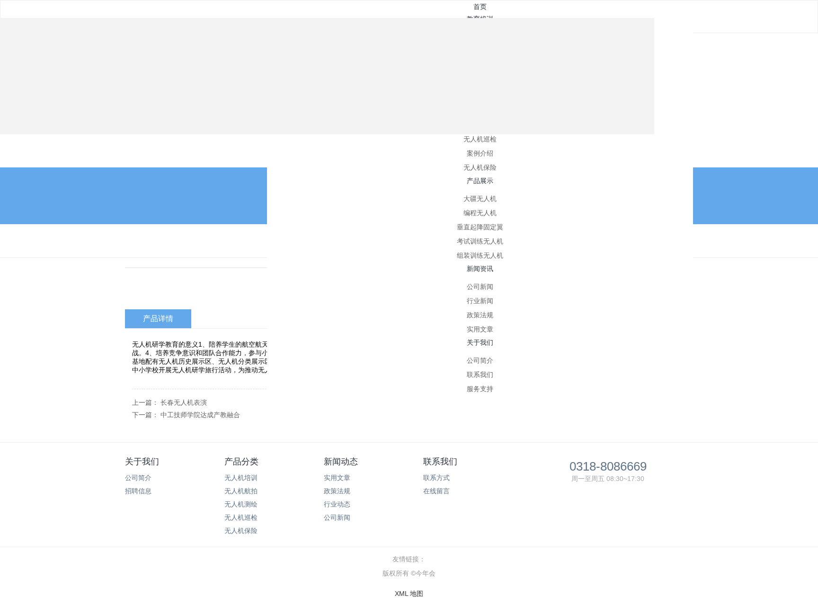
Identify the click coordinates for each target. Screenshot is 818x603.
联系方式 (436, 477)
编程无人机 (480, 213)
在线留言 (436, 491)
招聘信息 (138, 491)
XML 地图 (409, 593)
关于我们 (142, 461)
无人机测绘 (241, 504)
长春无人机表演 (183, 402)
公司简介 (480, 360)
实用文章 (480, 329)
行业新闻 (480, 301)
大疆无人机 (480, 198)
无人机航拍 (241, 491)
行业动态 (337, 504)
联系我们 (480, 374)
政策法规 (480, 315)
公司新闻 (480, 286)
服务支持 (480, 389)
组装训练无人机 (480, 255)
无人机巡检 (480, 139)
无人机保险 (480, 167)
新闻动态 (341, 461)
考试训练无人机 (480, 241)
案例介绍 (480, 153)
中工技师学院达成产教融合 (200, 415)
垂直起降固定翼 (480, 227)
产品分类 (241, 461)
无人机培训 (241, 477)
